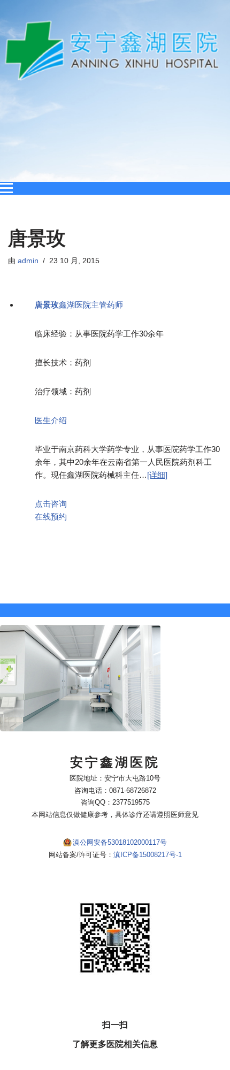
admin (28, 261)
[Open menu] (6, 188)
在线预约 (51, 516)
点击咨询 (51, 503)
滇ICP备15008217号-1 (147, 855)
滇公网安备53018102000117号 (120, 842)
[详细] (157, 474)
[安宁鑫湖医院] (115, 50)
